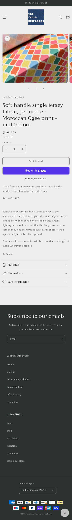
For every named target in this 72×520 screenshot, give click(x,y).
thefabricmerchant (31, 514)
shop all (11, 372)
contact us (12, 402)
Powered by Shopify (45, 514)
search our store (16, 461)
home (10, 423)
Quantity (7, 142)
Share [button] (9, 254)
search (10, 364)
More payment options (36, 179)
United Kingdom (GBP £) (34, 490)
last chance (13, 438)
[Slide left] (28, 88)
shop (9, 431)
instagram (12, 446)
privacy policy (14, 387)
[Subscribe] (61, 339)
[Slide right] (43, 88)
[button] (4, 17)
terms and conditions (18, 379)
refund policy (14, 394)
